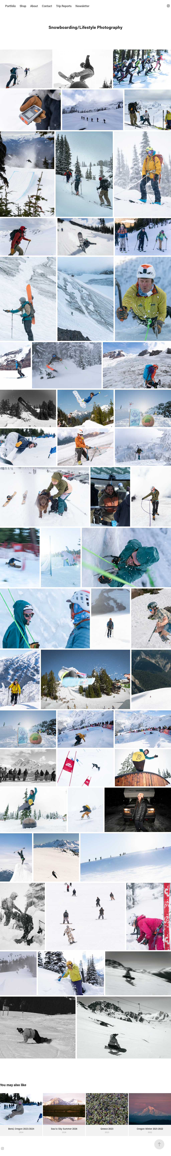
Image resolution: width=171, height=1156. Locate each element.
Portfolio (10, 6)
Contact (47, 6)
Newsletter (82, 6)
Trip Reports (63, 6)
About (34, 6)
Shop (23, 6)
